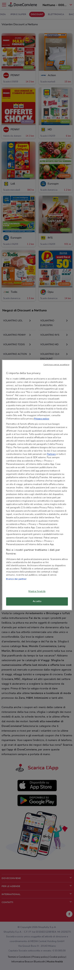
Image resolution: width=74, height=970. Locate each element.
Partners (51, 454)
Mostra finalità (37, 591)
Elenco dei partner (16, 579)
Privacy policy (41, 418)
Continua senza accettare (56, 364)
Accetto (37, 601)
